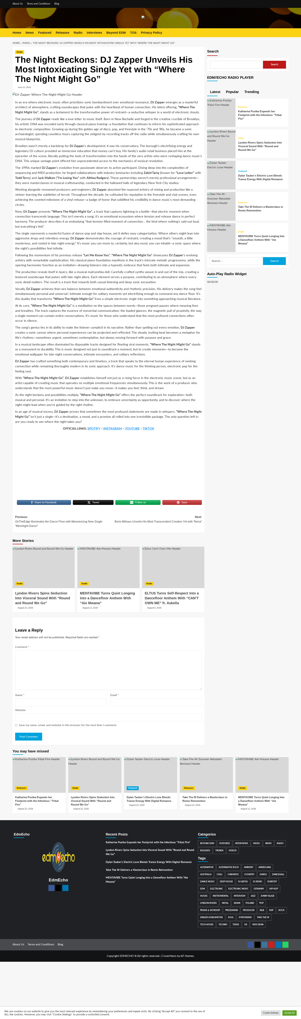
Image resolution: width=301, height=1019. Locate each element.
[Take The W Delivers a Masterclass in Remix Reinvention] (221, 198)
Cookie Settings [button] (271, 1013)
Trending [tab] (251, 92)
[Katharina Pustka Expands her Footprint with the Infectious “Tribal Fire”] (221, 102)
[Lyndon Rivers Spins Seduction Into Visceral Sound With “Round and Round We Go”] (44, 567)
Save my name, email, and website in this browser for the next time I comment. (68, 725)
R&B (262, 910)
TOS (133, 32)
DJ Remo (257, 882)
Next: (158, 519)
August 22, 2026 (25, 608)
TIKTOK (148, 428)
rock (281, 910)
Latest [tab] (214, 92)
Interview (239, 896)
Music (256, 843)
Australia (205, 874)
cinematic (233, 874)
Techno (223, 925)
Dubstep (272, 882)
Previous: (58, 521)
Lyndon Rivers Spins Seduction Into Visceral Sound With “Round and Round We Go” (42, 598)
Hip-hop (273, 889)
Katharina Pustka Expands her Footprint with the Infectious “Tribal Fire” (259, 115)
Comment (22, 647)
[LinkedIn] (65, 888)
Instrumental (221, 896)
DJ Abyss (243, 882)
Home (17, 32)
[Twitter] (58, 888)
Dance (263, 874)
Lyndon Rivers (208, 903)
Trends (219, 850)
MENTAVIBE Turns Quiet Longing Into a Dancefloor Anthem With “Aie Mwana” (261, 240)
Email (114, 695)
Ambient (248, 867)
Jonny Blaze (268, 896)
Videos (233, 850)
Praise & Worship (210, 910)
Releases (62, 32)
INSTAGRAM (112, 428)
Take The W (263, 917)
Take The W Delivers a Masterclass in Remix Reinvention (139, 870)
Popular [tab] (232, 92)
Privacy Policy (151, 32)
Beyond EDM (116, 32)
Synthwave (245, 917)
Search (213, 51)
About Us (18, 4)
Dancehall (278, 874)
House (203, 896)
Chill (219, 874)
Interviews (94, 32)
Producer (248, 910)
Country (249, 874)
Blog (56, 4)
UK (245, 925)
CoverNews (169, 956)
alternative (207, 867)
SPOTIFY (93, 428)
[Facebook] (51, 888)
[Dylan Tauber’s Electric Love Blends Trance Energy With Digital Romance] (221, 165)
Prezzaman (231, 910)
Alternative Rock (229, 867)
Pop (261, 903)
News (30, 32)
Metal (225, 903)
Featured (44, 32)
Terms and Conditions (38, 4)
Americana (264, 867)
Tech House (206, 925)
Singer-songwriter (211, 917)
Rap (271, 910)
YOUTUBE (132, 428)
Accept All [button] (289, 1013)
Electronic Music (238, 889)
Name (19, 695)
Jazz (253, 896)
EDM (202, 889)
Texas (236, 925)
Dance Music (207, 882)
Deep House (226, 882)
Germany (259, 889)
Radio (78, 32)
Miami (237, 903)
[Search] (286, 33)
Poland (250, 903)
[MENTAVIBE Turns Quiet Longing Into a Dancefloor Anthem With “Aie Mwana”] (108, 567)
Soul (231, 917)
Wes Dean (257, 925)
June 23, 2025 (24, 87)
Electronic (216, 889)
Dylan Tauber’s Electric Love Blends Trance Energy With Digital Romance (149, 862)
